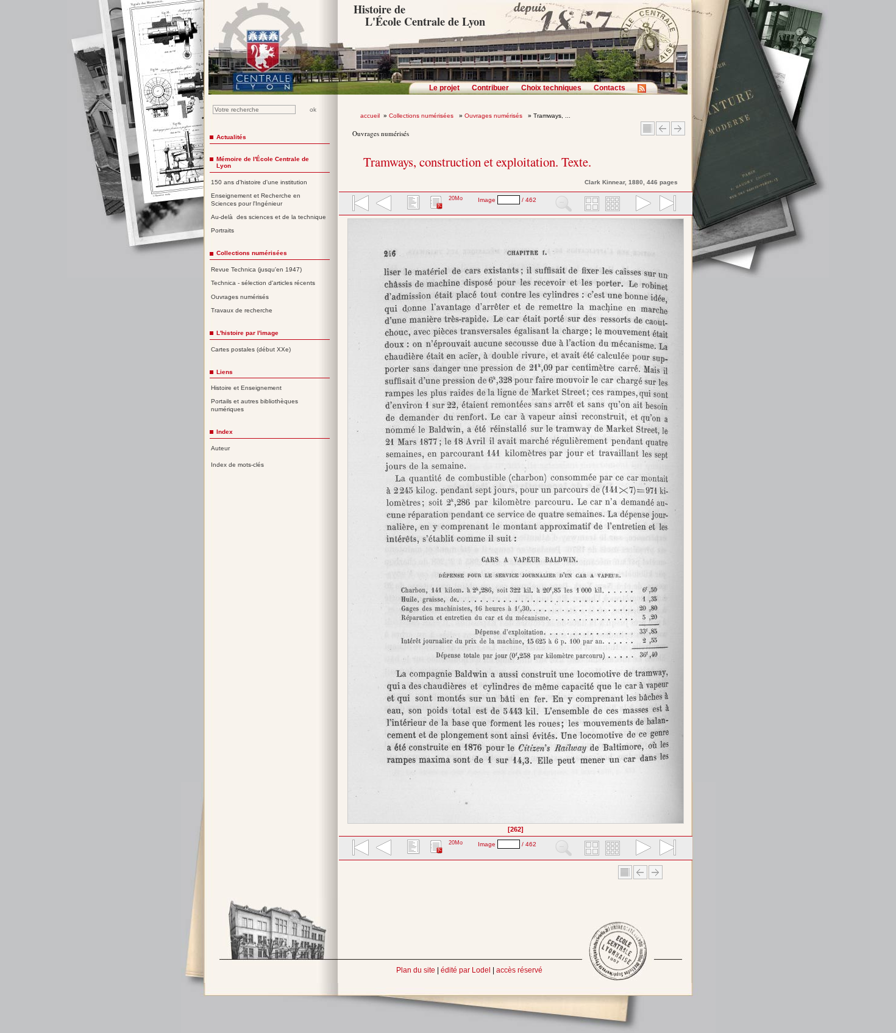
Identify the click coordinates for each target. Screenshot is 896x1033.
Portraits (222, 230)
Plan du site (415, 970)
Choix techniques (551, 88)
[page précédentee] (384, 204)
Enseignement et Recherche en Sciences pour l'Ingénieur (255, 199)
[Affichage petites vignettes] (614, 204)
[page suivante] (641, 204)
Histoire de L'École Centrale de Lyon (419, 15)
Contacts (609, 88)
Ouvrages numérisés (494, 115)
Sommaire (648, 128)
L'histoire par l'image (247, 332)
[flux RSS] (645, 92)
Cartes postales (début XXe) (251, 349)
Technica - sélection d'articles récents (263, 282)
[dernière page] (664, 204)
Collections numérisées (422, 115)
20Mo (456, 198)
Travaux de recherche (241, 310)
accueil (370, 115)
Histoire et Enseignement (246, 387)
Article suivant (678, 128)
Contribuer (490, 88)
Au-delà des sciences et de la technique (268, 217)
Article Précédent (663, 128)
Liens (224, 372)
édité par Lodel (466, 970)
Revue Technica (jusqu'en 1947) (256, 269)
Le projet (444, 88)
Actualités (231, 137)
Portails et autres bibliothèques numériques (254, 405)
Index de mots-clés (237, 464)
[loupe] (563, 204)
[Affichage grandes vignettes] (590, 204)
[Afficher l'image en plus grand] (515, 521)
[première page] (359, 204)
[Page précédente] (351, 525)
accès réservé (519, 970)
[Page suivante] (680, 525)
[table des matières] (412, 204)
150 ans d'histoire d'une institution (259, 182)
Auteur (220, 448)
